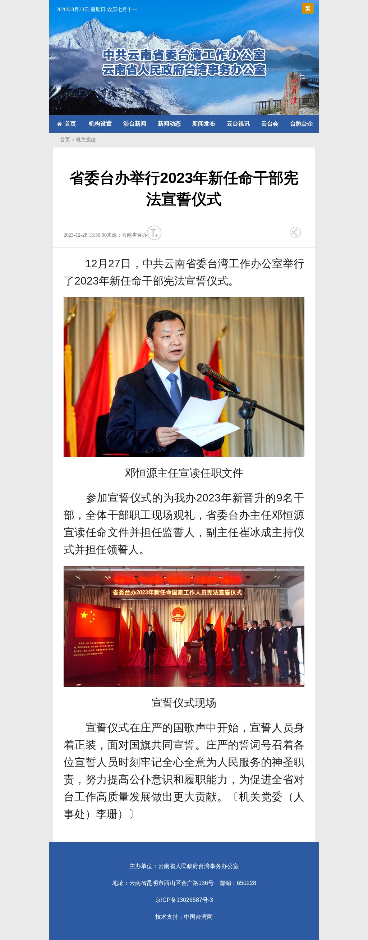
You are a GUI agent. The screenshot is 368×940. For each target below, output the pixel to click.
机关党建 (86, 139)
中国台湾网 (198, 917)
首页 (70, 124)
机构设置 (100, 124)
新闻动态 (169, 124)
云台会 (270, 124)
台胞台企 (301, 124)
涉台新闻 (134, 124)
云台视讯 (238, 124)
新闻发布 (203, 124)
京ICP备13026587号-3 (184, 900)
